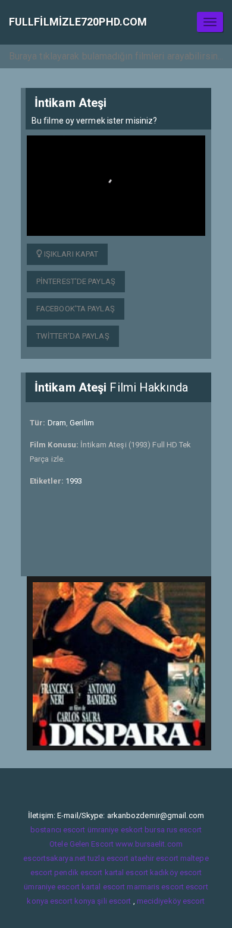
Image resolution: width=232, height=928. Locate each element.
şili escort (114, 901)
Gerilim (82, 422)
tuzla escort (107, 858)
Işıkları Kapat (70, 254)
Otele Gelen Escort (81, 843)
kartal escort (126, 872)
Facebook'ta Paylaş (75, 308)
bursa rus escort (173, 829)
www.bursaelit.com (149, 843)
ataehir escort (154, 858)
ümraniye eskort (115, 829)
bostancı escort (58, 829)
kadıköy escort (176, 872)
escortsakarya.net (54, 858)
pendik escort (78, 872)
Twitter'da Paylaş (72, 336)
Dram (57, 422)
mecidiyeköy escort (171, 901)
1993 (73, 480)
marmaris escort (155, 886)
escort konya (72, 901)
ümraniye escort (52, 886)
